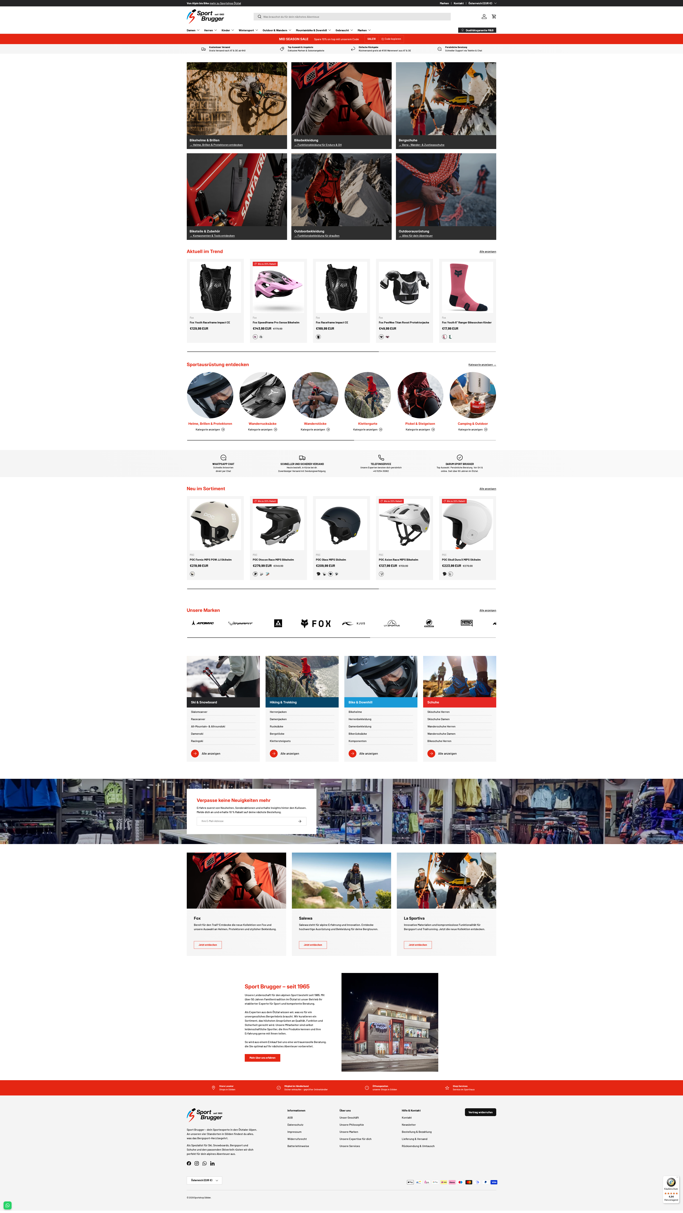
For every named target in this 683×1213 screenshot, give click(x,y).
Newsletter (409, 1124)
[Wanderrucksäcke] (262, 395)
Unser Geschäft (349, 1117)
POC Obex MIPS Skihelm (331, 559)
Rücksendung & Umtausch (418, 1146)
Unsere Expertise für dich (356, 1138)
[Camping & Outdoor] (473, 395)
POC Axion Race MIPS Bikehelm (398, 559)
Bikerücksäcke (358, 733)
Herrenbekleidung (360, 719)
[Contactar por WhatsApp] (8, 1205)
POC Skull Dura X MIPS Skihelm (461, 559)
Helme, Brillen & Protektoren (210, 423)
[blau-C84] (450, 337)
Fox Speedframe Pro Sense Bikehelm (276, 322)
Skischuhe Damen (438, 719)
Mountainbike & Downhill (311, 30)
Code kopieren (393, 38)
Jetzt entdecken (208, 944)
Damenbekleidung (360, 726)
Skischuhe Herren (438, 711)
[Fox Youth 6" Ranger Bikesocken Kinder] (467, 287)
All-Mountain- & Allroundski (208, 726)
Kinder (226, 30)
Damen (191, 30)
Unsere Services (350, 1146)
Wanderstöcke (315, 423)
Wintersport (246, 30)
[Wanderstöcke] (315, 395)
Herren (208, 30)
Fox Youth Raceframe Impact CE (210, 322)
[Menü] (677, 1178)
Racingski (197, 741)
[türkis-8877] (267, 574)
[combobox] (352, 16)
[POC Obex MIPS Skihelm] (341, 524)
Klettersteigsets (280, 741)
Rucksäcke (276, 726)
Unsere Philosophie (352, 1124)
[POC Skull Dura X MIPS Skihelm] (467, 524)
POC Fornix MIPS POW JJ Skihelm (211, 559)
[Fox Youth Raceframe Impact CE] (215, 287)
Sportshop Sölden (202, 1197)
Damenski (197, 733)
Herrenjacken (278, 711)
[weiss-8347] (261, 574)
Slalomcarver (199, 711)
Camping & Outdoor (473, 423)
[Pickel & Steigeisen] (420, 395)
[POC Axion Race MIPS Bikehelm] (404, 524)
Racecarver (198, 719)
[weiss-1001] (324, 574)
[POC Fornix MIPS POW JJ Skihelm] (215, 524)
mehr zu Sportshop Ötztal (225, 3)
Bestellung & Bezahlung (417, 1131)
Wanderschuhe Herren (441, 726)
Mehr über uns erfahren (263, 1057)
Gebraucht (342, 30)
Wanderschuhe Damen (441, 733)
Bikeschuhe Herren (439, 741)
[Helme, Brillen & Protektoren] (210, 395)
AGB (290, 1117)
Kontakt (459, 3)
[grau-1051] (336, 574)
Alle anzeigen (488, 251)
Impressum (294, 1131)
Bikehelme (355, 711)
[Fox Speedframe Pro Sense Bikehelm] (278, 287)
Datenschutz (295, 1124)
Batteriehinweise (298, 1146)
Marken (444, 3)
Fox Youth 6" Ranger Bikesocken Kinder (467, 322)
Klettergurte (367, 423)
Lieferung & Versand (414, 1138)
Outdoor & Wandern (275, 30)
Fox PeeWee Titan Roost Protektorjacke (404, 322)
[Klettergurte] (368, 395)
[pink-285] (387, 337)
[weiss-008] (261, 337)
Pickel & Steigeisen (420, 423)
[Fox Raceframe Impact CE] (341, 287)
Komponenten (358, 741)
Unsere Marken (349, 1131)
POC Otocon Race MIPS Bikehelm (273, 559)
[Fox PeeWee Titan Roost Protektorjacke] (404, 287)
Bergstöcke (277, 733)
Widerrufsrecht (297, 1138)
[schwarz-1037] (318, 574)
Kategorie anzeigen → (482, 364)
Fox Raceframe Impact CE (332, 322)
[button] (494, 16)
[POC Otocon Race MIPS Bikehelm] (278, 524)
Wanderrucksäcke (263, 423)
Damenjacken (278, 719)
